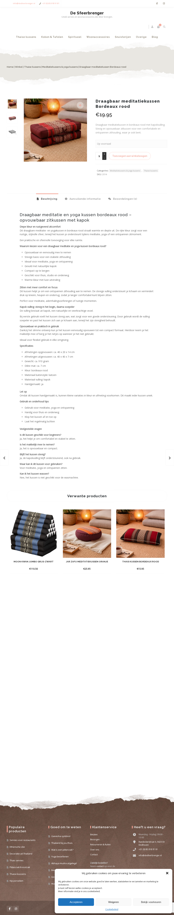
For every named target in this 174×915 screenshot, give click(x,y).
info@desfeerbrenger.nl (24, 3)
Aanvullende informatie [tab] (85, 199)
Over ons (94, 849)
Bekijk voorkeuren (151, 902)
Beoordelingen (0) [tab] (124, 199)
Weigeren (113, 902)
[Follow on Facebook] (157, 3)
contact (100, 866)
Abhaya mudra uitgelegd (64, 863)
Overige (141, 37)
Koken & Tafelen (52, 37)
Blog (155, 37)
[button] (167, 873)
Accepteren (76, 902)
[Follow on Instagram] (163, 3)
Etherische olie (17, 846)
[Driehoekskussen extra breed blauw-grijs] (170, 457)
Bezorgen (95, 839)
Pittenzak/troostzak (20, 867)
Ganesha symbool (60, 836)
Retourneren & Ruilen (100, 844)
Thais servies (16, 860)
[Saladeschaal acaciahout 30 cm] (4, 457)
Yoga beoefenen (60, 856)
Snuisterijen (123, 37)
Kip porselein (16, 880)
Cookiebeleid (111, 909)
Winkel (19, 67)
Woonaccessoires (98, 37)
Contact (94, 854)
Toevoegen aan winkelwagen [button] (30, 569)
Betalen (94, 834)
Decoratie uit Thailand (21, 853)
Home (10, 67)
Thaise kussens (26, 37)
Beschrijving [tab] (48, 199)
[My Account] (152, 27)
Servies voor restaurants (23, 840)
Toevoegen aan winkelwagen (129, 156)
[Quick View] (50, 568)
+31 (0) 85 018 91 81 (50, 3)
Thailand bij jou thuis (62, 842)
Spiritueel (74, 37)
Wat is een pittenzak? (62, 849)
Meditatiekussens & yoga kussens (60, 67)
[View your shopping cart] (158, 27)
